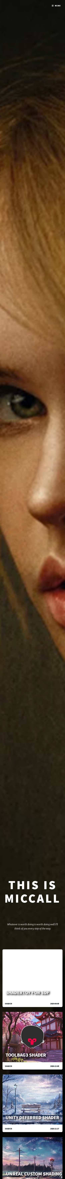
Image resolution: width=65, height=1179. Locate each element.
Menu (58, 5)
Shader (8, 1003)
